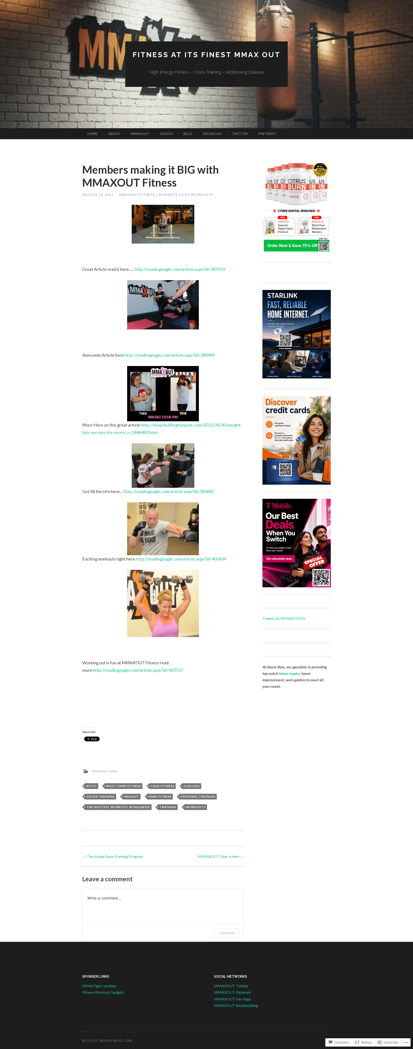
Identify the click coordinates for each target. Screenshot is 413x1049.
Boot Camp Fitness (123, 786)
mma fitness (160, 796)
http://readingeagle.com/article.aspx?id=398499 (170, 355)
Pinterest (267, 134)
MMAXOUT (140, 134)
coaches (192, 786)
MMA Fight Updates (99, 985)
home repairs (289, 673)
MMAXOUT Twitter (231, 985)
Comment (227, 933)
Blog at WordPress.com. (107, 1040)
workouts (196, 807)
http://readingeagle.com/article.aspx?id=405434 (181, 558)
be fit (92, 786)
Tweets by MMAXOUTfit (283, 618)
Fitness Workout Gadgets (103, 992)
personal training (198, 796)
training (168, 807)
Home (92, 134)
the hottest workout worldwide (118, 807)
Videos (166, 134)
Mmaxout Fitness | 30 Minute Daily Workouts (166, 195)
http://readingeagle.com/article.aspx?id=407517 (138, 670)
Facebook (212, 134)
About (114, 134)
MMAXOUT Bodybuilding (236, 1005)
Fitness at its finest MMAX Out (207, 54)
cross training (101, 796)
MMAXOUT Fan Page (232, 999)
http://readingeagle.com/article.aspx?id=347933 (180, 269)
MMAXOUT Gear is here (221, 856)
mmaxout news (105, 771)
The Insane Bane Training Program (112, 856)
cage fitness (162, 786)
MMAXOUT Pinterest (232, 992)
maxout (131, 796)
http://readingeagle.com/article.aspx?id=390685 (169, 491)
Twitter (240, 134)
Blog (188, 134)
